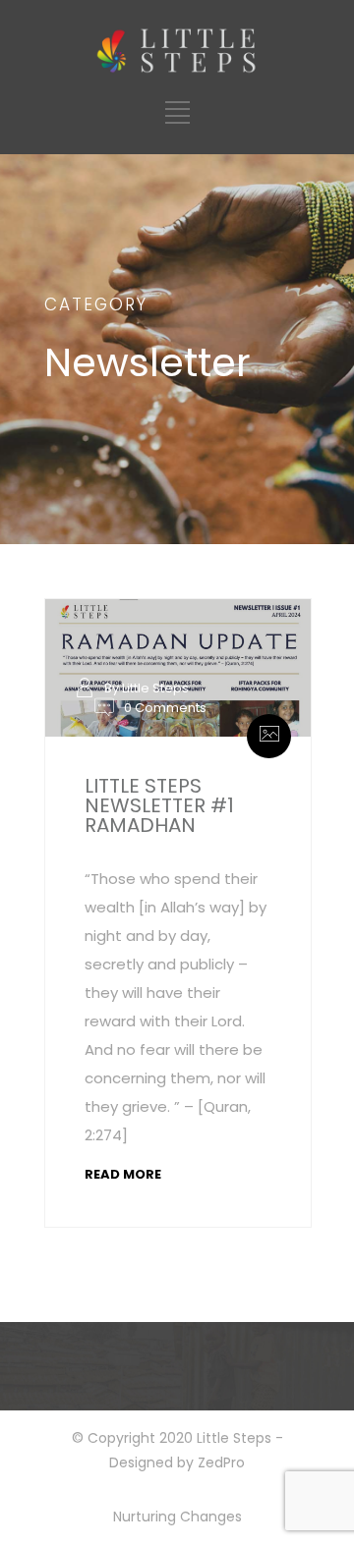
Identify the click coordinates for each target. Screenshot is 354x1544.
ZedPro (221, 1462)
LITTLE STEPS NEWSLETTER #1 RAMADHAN (159, 805)
